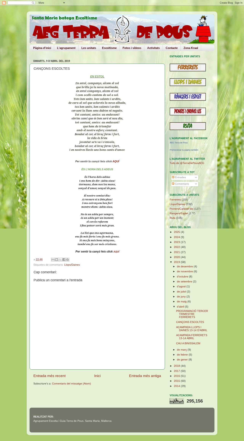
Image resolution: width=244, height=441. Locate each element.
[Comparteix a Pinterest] (67, 259)
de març (182, 349)
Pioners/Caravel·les (181, 208)
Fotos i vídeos (132, 48)
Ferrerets (175, 199)
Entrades (180, 177)
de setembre (185, 281)
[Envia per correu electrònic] (53, 259)
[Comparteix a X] (60, 259)
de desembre (185, 266)
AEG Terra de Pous (179, 142)
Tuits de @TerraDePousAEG (187, 163)
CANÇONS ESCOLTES (190, 322)
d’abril (181, 306)
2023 (177, 242)
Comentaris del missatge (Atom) (71, 383)
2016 (177, 376)
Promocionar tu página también (184, 150)
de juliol (182, 291)
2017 (177, 371)
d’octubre (183, 276)
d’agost (181, 286)
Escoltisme (109, 48)
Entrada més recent (49, 376)
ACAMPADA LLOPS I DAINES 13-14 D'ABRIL (191, 329)
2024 (177, 237)
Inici (97, 376)
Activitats (153, 48)
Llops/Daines (72, 264)
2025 (177, 232)
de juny (181, 296)
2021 (177, 252)
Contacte (172, 48)
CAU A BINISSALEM (188, 343)
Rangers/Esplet (179, 213)
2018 (177, 365)
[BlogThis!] (57, 259)
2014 (177, 386)
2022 (177, 247)
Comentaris (181, 183)
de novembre (185, 271)
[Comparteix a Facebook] (64, 259)
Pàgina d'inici (42, 48)
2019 (177, 262)
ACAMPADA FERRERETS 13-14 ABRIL (191, 337)
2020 (177, 257)
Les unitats (88, 48)
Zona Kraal (191, 48)
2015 (177, 380)
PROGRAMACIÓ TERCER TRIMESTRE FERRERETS (192, 314)
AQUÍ (115, 161)
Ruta (172, 218)
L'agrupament (66, 48)
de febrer (183, 354)
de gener (183, 359)
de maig (182, 301)
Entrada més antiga (145, 376)
